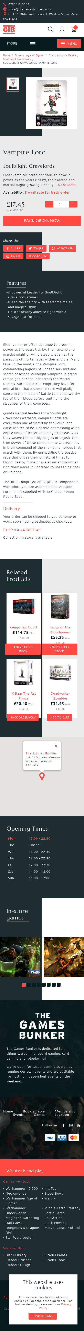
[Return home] (14, 29)
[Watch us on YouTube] (79, 1125)
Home (7, 55)
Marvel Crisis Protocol (62, 1227)
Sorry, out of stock (23, 649)
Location (62, 1114)
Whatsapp (64, 248)
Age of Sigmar (35, 55)
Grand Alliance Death (62, 55)
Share (15, 248)
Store (18, 55)
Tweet (37, 248)
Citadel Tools (55, 1260)
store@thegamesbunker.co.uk (29, 9)
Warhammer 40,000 (22, 1188)
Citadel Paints (55, 1255)
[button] (24, 985)
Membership (65, 1111)
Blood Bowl (53, 1193)
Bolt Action (53, 1218)
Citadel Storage (18, 1265)
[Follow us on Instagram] (71, 1125)
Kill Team (52, 1188)
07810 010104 (18, 4)
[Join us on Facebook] (64, 1125)
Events (18, 1114)
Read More (67, 185)
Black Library (16, 1255)
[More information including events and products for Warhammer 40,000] (20, 957)
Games (39, 1114)
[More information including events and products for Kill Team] (64, 957)
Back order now (42, 220)
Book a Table (34, 1111)
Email (15, 256)
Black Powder (55, 1223)
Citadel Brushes (18, 1260)
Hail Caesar (15, 1223)
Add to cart (59, 717)
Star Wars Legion (19, 1237)
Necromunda (16, 1193)
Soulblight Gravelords (17, 58)
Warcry (50, 1198)
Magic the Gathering (22, 1218)
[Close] (56, 746)
